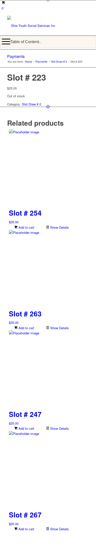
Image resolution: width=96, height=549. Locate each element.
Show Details (59, 227)
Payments (16, 56)
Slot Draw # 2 (31, 104)
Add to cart (25, 227)
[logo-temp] (39, 25)
